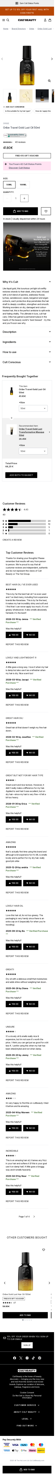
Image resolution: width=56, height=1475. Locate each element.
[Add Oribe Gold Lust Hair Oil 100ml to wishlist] (44, 1250)
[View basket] (50, 20)
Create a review (12, 539)
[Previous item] (5, 1283)
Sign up (27, 1345)
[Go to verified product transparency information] (15, 135)
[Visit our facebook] (14, 1358)
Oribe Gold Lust (45, 29)
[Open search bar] (8, 20)
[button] (27, 135)
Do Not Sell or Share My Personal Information (27, 1397)
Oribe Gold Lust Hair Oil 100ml (17, 1294)
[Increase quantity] (24, 198)
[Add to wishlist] (46, 211)
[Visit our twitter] (21, 1358)
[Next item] (49, 1283)
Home (5, 29)
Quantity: (8, 192)
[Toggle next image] (52, 59)
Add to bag (25, 1315)
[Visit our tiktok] (33, 1358)
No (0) (32, 635)
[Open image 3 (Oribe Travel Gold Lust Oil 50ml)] (42, 95)
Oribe (31, 29)
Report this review (17, 644)
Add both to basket (21, 475)
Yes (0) (15, 635)
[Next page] (34, 1216)
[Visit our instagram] (27, 1358)
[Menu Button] (3, 20)
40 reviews (20, 142)
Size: (5, 178)
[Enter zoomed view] (49, 80)
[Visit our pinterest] (39, 1358)
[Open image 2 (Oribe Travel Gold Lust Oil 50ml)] (26, 95)
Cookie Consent (27, 1393)
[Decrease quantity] (7, 198)
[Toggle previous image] (2, 59)
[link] (45, 20)
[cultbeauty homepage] (27, 20)
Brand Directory (19, 29)
